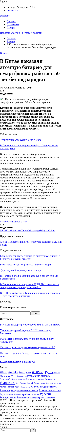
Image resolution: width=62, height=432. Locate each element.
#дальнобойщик (8, 379)
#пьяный (17, 394)
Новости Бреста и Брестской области (21, 32)
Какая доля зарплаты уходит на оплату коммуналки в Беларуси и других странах (30, 257)
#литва (17, 387)
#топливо (21, 397)
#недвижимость (48, 386)
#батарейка (13, 221)
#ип (17, 383)
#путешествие (6, 394)
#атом (3, 221)
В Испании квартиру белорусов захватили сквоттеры (30, 324)
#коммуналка (39, 383)
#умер (37, 397)
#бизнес (56, 372)
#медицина (25, 387)
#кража (49, 383)
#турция (30, 397)
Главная (11, 21)
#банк (28, 372)
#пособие (56, 390)
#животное (50, 379)
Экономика (13, 24)
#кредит (56, 383)
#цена (52, 397)
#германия (33, 375)
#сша (13, 397)
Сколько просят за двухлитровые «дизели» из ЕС (27, 347)
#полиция (33, 390)
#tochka (13, 372)
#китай (23, 221)
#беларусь (42, 371)
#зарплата (7, 383)
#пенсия (5, 390)
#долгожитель (38, 379)
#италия (23, 383)
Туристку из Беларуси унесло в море (20, 139)
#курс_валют (7, 386)
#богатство (5, 376)
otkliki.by (5, 15)
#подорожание (20, 390)
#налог (34, 386)
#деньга (21, 379)
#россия (45, 394)
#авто (22, 372)
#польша (45, 390)
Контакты (12, 10)
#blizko (3, 372)
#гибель (45, 375)
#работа (26, 394)
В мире (11, 27)
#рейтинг (36, 394)
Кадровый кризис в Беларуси (17, 361)
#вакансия (22, 376)
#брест (14, 376)
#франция (45, 397)
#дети (29, 379)
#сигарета (5, 397)
